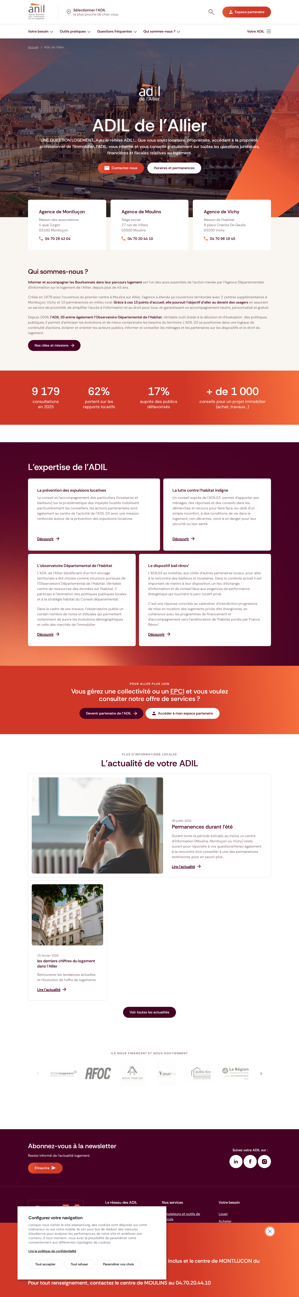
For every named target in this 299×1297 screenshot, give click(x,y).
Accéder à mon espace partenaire (185, 713)
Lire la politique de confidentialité (52, 1251)
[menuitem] (40, 31)
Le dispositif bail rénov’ (168, 565)
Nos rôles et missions (52, 345)
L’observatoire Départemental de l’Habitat (74, 565)
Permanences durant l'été (202, 827)
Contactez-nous (124, 168)
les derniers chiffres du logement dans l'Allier (66, 963)
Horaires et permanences (174, 168)
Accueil (33, 47)
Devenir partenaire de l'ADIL (108, 713)
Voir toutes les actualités (149, 1012)
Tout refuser (79, 1264)
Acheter (225, 1221)
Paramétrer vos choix (118, 1264)
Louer (223, 1214)
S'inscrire (42, 1168)
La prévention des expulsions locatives (71, 490)
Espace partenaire (249, 12)
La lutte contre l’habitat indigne (200, 490)
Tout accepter (45, 1264)
